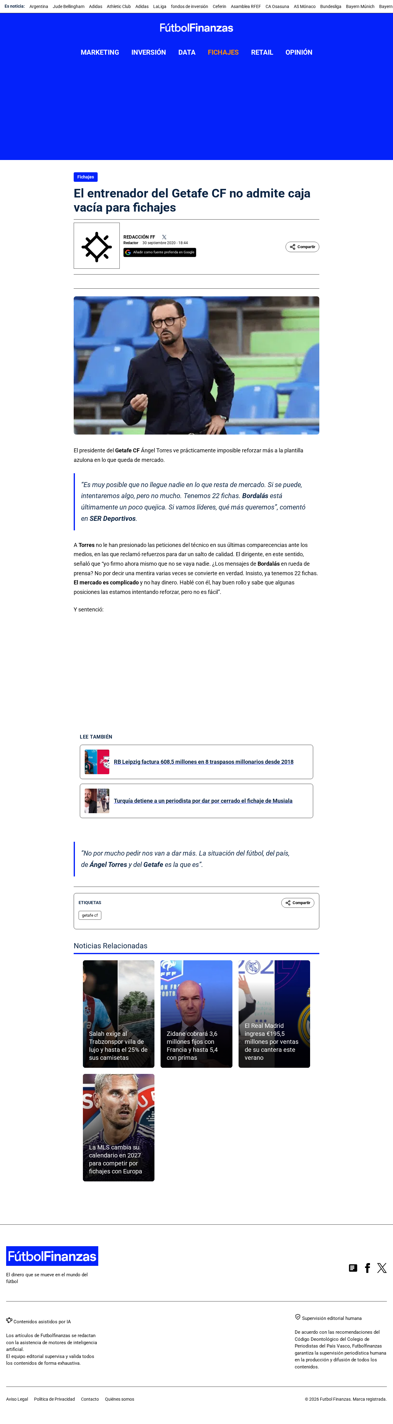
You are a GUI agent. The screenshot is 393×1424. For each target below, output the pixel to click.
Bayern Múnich (360, 6)
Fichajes (85, 176)
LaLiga (159, 6)
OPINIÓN (299, 52)
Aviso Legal (17, 1399)
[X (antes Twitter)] (382, 1269)
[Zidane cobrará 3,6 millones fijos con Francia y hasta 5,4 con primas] (196, 1014)
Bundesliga (330, 6)
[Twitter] (164, 237)
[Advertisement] (196, 114)
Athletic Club (119, 6)
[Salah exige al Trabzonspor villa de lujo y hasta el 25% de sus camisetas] (118, 1014)
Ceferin (219, 6)
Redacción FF (139, 237)
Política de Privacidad (54, 1399)
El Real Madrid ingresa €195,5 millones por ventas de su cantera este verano (271, 1041)
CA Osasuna (277, 6)
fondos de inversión (189, 6)
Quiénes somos (119, 1399)
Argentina (38, 6)
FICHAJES (223, 52)
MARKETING (100, 52)
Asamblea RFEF (246, 6)
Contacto (90, 1399)
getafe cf (90, 915)
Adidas (95, 6)
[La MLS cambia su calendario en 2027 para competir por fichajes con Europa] (118, 1127)
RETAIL (262, 52)
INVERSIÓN (148, 52)
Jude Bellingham (68, 6)
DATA (187, 52)
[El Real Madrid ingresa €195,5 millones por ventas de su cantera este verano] (274, 1014)
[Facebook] (367, 1269)
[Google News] (353, 1269)
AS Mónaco (305, 6)
